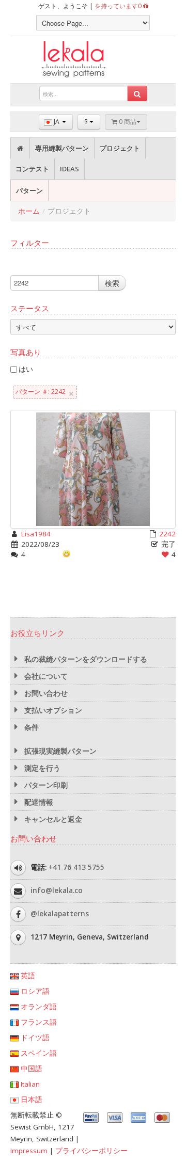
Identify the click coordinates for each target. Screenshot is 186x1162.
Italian (29, 1084)
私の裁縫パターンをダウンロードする (84, 659)
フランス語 (38, 1022)
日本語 (30, 1099)
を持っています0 (119, 6)
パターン (29, 190)
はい (26, 369)
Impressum (29, 1150)
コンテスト (32, 168)
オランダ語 (38, 1006)
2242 (167, 533)
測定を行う (41, 768)
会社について (45, 676)
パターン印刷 (45, 785)
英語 (27, 975)
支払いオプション (52, 710)
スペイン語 (38, 1053)
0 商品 (126, 121)
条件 (30, 727)
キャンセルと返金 (52, 819)
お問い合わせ (45, 693)
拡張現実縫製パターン (59, 751)
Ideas (69, 168)
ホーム (29, 211)
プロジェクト (120, 148)
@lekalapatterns (59, 913)
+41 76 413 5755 (76, 867)
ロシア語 (34, 991)
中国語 (30, 1068)
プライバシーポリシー (91, 1150)
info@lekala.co (56, 890)
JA (56, 121)
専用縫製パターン (62, 148)
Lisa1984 (36, 533)
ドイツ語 (34, 1037)
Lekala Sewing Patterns (93, 59)
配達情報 (37, 802)
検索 (112, 283)
